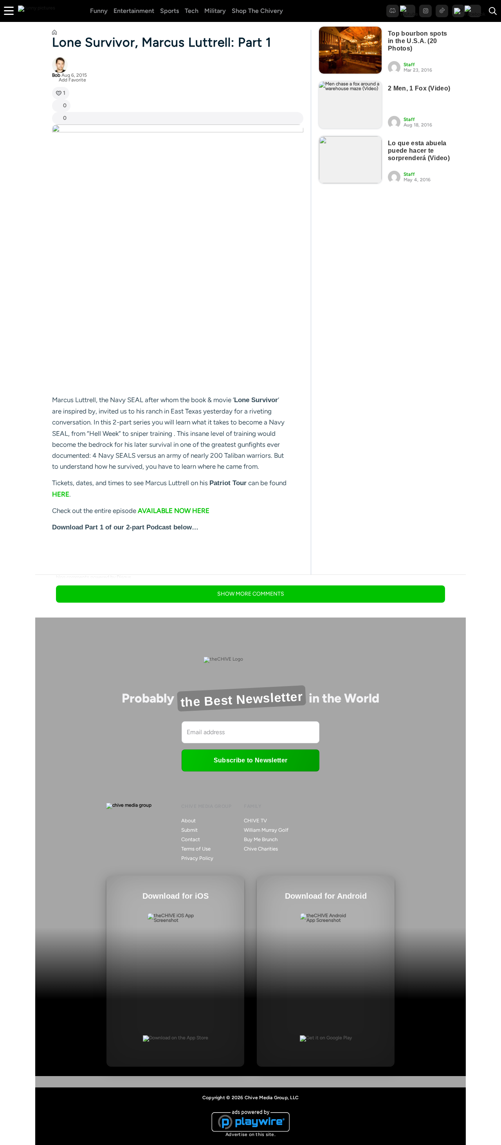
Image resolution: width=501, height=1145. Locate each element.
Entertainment (134, 10)
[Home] (54, 33)
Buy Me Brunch (261, 839)
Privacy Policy (197, 858)
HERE (60, 494)
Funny (99, 10)
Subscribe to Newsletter (250, 760)
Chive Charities (261, 849)
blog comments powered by (93, 577)
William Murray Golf (266, 830)
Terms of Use (196, 849)
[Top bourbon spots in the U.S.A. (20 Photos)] (350, 50)
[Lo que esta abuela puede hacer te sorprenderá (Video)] (350, 159)
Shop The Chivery (257, 10)
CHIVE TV (255, 821)
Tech (191, 10)
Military (215, 10)
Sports (169, 10)
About (188, 821)
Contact (190, 839)
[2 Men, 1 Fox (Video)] (350, 104)
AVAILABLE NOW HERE (173, 511)
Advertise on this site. (250, 1134)
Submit (189, 830)
